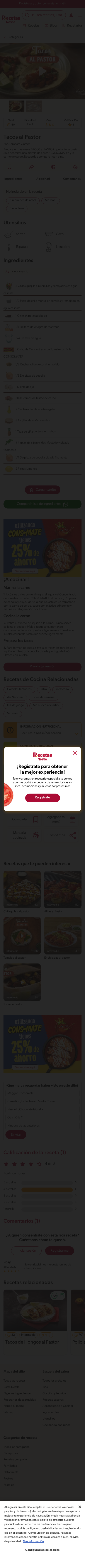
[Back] (75, 753)
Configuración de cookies (42, 1550)
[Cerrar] (80, 1507)
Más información (33, 1541)
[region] (42, 1529)
